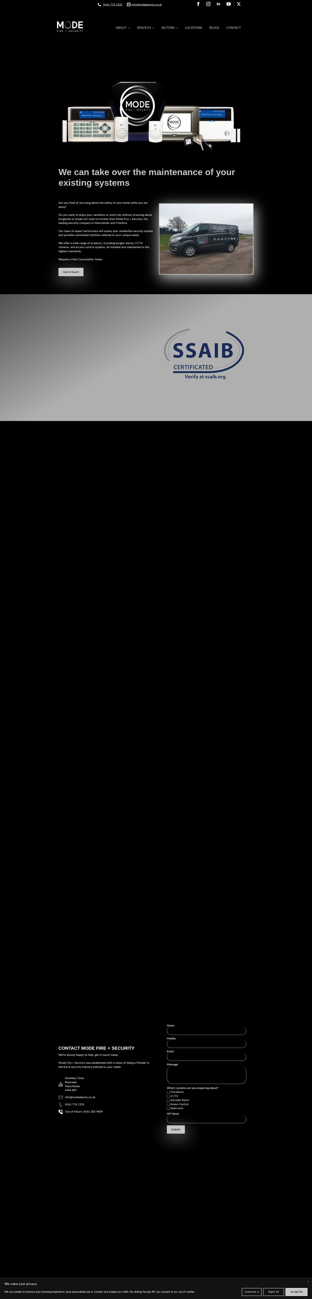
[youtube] (229, 4)
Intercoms (177, 1108)
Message (173, 1064)
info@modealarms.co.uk (146, 4)
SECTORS (168, 27)
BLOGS (214, 27)
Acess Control (179, 1104)
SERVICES (144, 27)
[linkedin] (218, 4)
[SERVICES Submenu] (154, 28)
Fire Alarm (177, 1092)
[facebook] (198, 4)
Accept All (296, 1292)
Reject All (273, 1292)
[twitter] (239, 4)
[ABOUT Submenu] (130, 28)
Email (171, 1051)
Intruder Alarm (180, 1100)
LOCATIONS (193, 27)
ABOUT (121, 27)
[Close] (308, 1282)
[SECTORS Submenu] (178, 28)
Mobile (172, 1038)
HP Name (173, 1113)
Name (171, 1025)
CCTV (174, 1096)
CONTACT (233, 27)
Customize (250, 1292)
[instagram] (208, 4)
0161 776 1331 (112, 4)
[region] (156, 1289)
